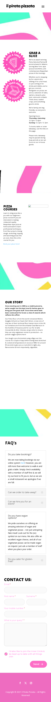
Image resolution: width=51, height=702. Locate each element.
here (23, 463)
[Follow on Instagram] (31, 683)
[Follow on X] (25, 683)
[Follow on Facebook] (20, 683)
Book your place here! (11, 244)
